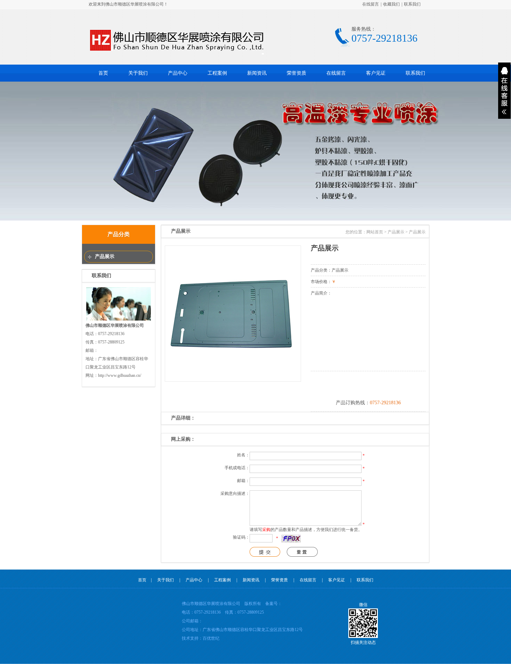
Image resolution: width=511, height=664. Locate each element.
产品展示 (104, 256)
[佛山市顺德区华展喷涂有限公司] (177, 53)
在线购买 (368, 384)
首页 (103, 73)
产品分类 (118, 234)
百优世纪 (211, 638)
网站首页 (374, 232)
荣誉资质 (296, 73)
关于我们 (138, 73)
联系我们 (412, 4)
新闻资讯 (257, 73)
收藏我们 (391, 4)
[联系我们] (119, 319)
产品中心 (177, 73)
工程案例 (217, 73)
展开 (504, 91)
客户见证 (376, 73)
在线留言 (370, 4)
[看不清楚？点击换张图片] (291, 538)
